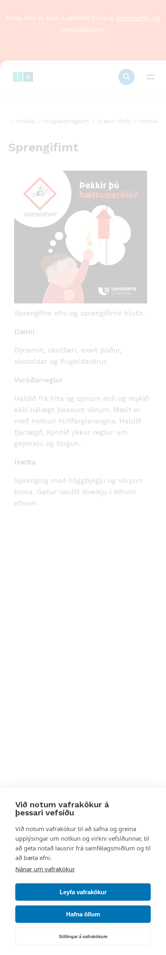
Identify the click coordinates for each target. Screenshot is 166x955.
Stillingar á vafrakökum (83, 936)
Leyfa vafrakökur (83, 892)
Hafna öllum (83, 914)
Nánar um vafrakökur (45, 869)
